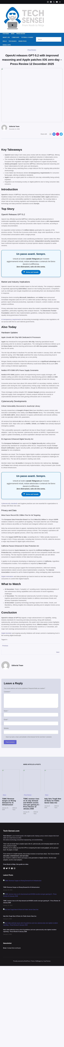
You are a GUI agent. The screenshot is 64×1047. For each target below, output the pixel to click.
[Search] (58, 39)
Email (6, 719)
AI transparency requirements (11, 319)
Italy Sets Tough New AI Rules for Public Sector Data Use (52, 801)
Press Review (32, 50)
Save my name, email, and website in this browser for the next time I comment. (29, 737)
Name (6, 711)
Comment (7, 691)
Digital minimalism (7, 576)
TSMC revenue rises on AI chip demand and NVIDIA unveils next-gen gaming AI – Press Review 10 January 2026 (31, 804)
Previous (5, 646)
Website (6, 728)
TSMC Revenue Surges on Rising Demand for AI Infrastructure (9, 802)
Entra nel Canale (32, 272)
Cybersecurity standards (9, 503)
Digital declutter (6, 633)
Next (57, 652)
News (4, 795)
